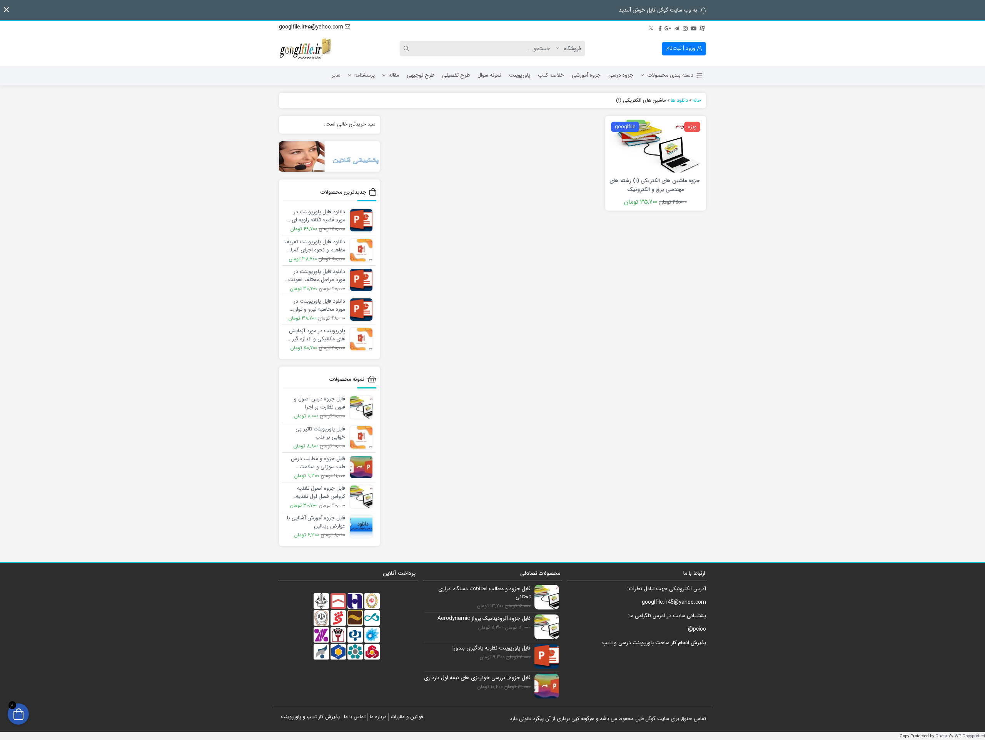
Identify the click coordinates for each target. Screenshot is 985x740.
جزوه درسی (620, 75)
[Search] (407, 48)
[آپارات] (702, 27)
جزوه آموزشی (586, 75)
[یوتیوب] (694, 27)
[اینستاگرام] (685, 27)
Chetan (942, 736)
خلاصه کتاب (551, 75)
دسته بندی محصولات (670, 75)
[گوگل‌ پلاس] (668, 27)
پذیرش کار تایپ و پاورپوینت (310, 717)
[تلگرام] (677, 27)
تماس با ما (355, 717)
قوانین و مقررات (407, 717)
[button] (6, 10)
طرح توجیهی (420, 75)
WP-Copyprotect (970, 736)
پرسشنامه (364, 75)
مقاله (394, 75)
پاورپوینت (519, 75)
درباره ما (378, 717)
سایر (336, 75)
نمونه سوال (489, 75)
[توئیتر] (651, 27)
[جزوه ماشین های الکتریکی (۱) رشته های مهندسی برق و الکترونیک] (655, 145)
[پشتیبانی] (329, 156)
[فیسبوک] (660, 27)
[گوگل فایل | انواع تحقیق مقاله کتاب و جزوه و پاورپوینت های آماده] (306, 48)
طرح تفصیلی (456, 75)
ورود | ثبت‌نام (681, 48)
